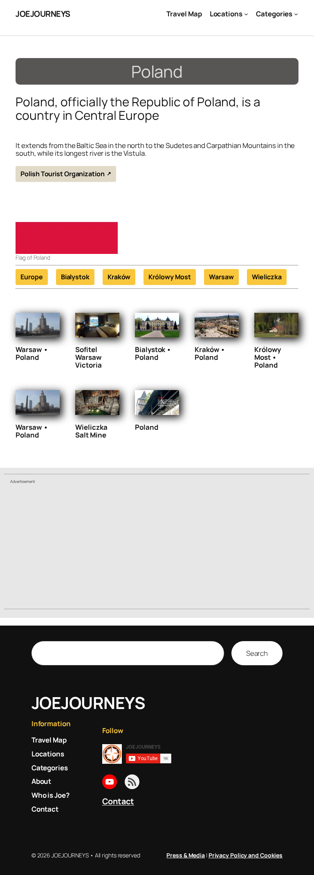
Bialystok (75, 276)
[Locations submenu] (246, 14)
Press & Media (185, 855)
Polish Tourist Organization (62, 173)
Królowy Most (169, 276)
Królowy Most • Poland (267, 357)
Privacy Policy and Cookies (246, 855)
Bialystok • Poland (153, 353)
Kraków (119, 276)
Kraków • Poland (210, 353)
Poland (146, 427)
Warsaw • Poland (32, 353)
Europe (31, 276)
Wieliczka (267, 276)
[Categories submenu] (296, 14)
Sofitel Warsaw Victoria (88, 357)
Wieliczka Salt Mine (91, 431)
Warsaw (221, 276)
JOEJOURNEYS (43, 13)
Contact (118, 801)
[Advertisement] (157, 547)
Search (257, 653)
